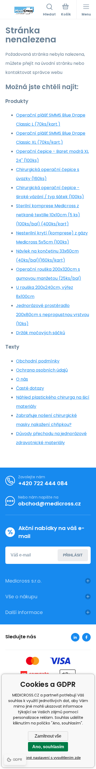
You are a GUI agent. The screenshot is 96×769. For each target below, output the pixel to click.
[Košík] (66, 10)
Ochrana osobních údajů (42, 370)
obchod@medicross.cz (49, 503)
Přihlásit (73, 555)
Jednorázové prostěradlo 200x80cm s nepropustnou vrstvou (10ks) (52, 314)
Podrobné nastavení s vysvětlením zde (48, 757)
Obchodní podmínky (37, 361)
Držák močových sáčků (40, 333)
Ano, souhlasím (48, 746)
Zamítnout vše (48, 736)
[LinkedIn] (75, 637)
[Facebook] (86, 637)
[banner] (24, 10)
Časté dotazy (30, 388)
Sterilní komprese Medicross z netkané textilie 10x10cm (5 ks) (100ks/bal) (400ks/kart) (48, 215)
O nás (22, 379)
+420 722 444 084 (43, 483)
